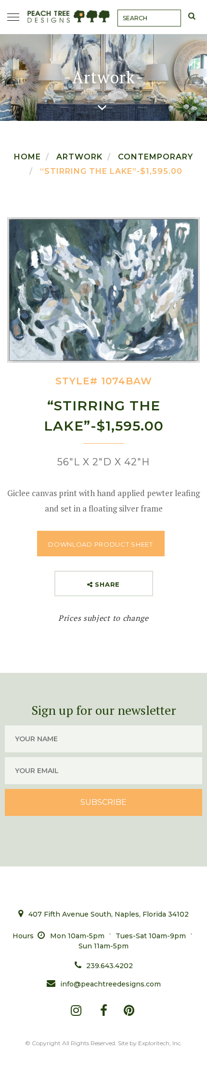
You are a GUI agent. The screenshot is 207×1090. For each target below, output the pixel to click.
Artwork (79, 156)
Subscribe (103, 802)
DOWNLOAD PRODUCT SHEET (100, 544)
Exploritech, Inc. (160, 1043)
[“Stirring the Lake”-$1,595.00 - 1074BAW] (103, 290)
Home (27, 156)
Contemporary (155, 156)
